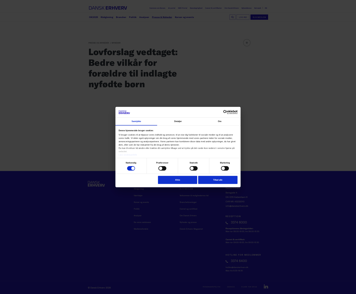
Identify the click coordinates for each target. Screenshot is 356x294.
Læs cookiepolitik (128, 155)
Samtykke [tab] (136, 121)
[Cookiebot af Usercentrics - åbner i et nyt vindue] (225, 112)
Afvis (177, 180)
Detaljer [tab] (178, 121)
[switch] (162, 168)
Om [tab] (219, 121)
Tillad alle (217, 180)
